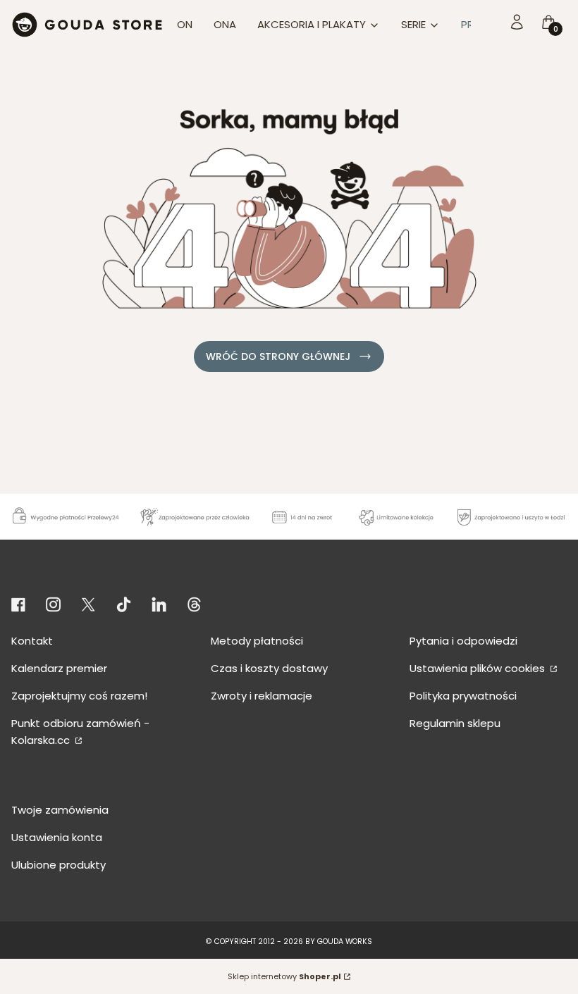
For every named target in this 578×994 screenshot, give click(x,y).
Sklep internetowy (284, 976)
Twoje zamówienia (60, 809)
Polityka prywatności (463, 695)
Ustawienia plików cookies (479, 668)
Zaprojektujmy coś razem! (79, 695)
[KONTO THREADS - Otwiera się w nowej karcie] (194, 604)
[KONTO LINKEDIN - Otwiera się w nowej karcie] (159, 604)
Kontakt (32, 640)
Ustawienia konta (56, 837)
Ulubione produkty (58, 864)
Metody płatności (257, 640)
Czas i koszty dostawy (269, 668)
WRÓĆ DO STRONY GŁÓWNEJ (278, 356)
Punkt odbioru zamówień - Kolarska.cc (80, 731)
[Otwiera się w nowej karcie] (20, 604)
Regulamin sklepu (455, 723)
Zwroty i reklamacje (261, 695)
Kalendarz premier (59, 668)
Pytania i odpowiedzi (463, 640)
